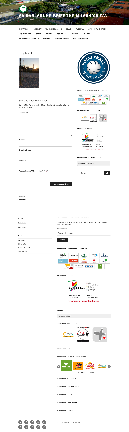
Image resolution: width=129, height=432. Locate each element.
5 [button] (82, 372)
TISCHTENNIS (61, 34)
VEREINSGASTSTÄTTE (80, 39)
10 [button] (91, 372)
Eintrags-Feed (22, 244)
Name (22, 139)
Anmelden (21, 240)
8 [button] (87, 372)
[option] (85, 117)
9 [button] (89, 372)
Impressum (22, 223)
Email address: (62, 229)
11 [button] (93, 372)
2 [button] (76, 372)
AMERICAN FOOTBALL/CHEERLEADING (48, 29)
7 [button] (85, 372)
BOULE (68, 29)
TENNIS (49, 34)
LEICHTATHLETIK (25, 34)
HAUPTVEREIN (24, 29)
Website (22, 160)
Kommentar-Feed (24, 248)
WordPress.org (23, 251)
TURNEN (75, 34)
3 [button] (78, 372)
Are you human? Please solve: (30, 171)
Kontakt (20, 218)
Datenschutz (22, 227)
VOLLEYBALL (88, 34)
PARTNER (46, 39)
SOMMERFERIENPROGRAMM (29, 39)
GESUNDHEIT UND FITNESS (97, 29)
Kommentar (24, 112)
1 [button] (74, 372)
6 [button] (83, 372)
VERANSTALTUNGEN (61, 39)
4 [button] (80, 372)
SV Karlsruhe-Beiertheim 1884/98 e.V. (63, 16)
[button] (58, 366)
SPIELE (38, 34)
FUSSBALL (80, 29)
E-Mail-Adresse (25, 150)
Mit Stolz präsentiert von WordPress (68, 422)
